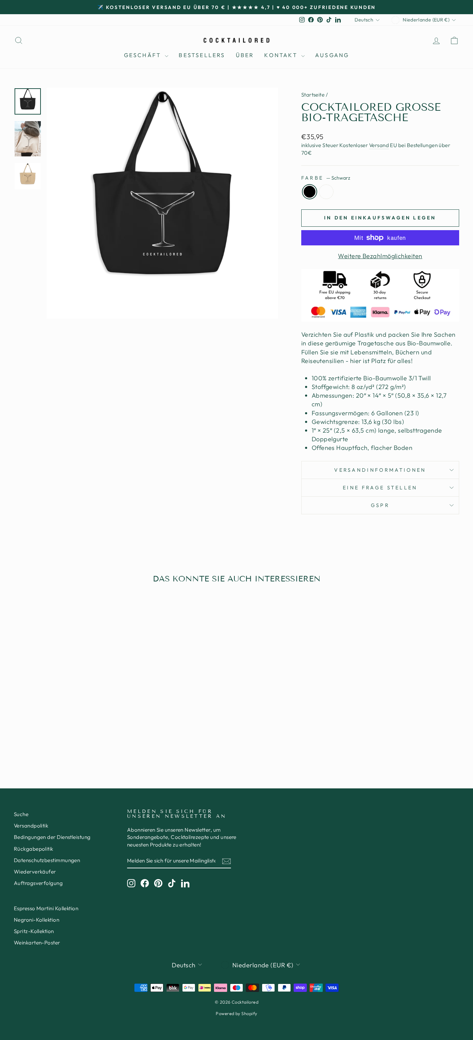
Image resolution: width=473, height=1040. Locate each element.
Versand (379, 145)
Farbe (325, 178)
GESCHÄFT (143, 55)
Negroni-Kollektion (36, 919)
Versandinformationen (380, 470)
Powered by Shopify (236, 1013)
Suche (21, 814)
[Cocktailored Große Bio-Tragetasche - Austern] (71, 738)
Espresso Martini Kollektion (46, 908)
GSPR (380, 505)
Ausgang (332, 55)
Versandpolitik (31, 825)
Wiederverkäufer (35, 871)
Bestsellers (202, 55)
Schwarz (309, 192)
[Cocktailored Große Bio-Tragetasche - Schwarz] (62, 738)
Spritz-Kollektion (34, 931)
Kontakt (282, 55)
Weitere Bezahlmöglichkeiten (380, 256)
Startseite (313, 94)
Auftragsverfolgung (38, 883)
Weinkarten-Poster (37, 942)
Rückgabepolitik (33, 848)
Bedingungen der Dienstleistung (52, 837)
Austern (326, 192)
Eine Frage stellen (380, 488)
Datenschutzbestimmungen (47, 860)
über (245, 55)
